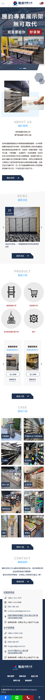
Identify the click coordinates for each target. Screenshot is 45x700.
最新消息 (20, 255)
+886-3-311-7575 (14, 598)
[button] (20, 68)
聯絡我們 (28, 680)
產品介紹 (20, 396)
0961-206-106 (13, 606)
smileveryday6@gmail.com (19, 611)
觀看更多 (12, 379)
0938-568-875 (13, 641)
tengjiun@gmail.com (16, 646)
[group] (22, 227)
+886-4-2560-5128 (15, 633)
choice (3, 692)
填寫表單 (20, 581)
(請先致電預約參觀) (23, 616)
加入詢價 (13, 374)
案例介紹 (20, 546)
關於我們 (10, 177)
